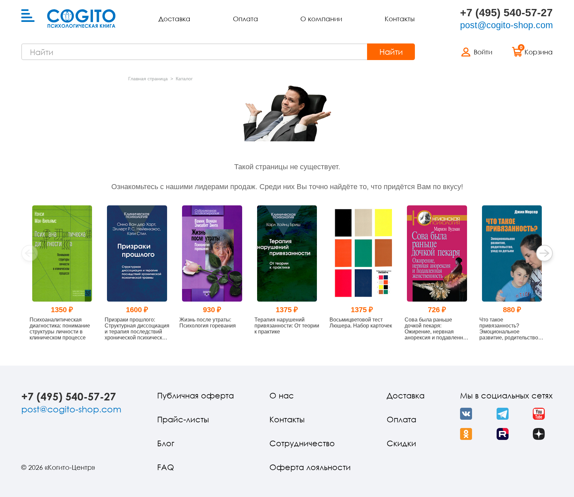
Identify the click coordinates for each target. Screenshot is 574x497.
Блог (165, 443)
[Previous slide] (29, 253)
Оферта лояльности (310, 467)
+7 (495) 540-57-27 (506, 13)
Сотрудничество (302, 443)
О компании (321, 19)
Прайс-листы (183, 419)
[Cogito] (81, 18)
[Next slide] (544, 253)
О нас (281, 395)
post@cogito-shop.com (506, 25)
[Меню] (28, 16)
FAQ (165, 467)
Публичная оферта (195, 395)
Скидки (401, 443)
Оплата (245, 19)
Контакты (400, 19)
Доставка (174, 19)
